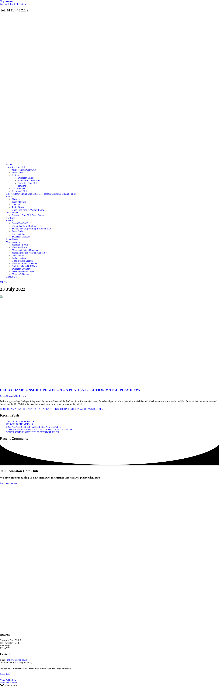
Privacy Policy (5, 674)
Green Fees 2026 (20, 223)
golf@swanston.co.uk (17, 660)
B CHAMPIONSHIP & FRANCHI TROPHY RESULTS (33, 427)
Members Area (13, 242)
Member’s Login (20, 244)
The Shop (10, 218)
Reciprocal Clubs (20, 191)
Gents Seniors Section (22, 260)
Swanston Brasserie (21, 236)
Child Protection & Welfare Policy (28, 210)
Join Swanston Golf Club (24, 169)
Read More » (53, 409)
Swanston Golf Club (15, 167)
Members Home (19, 247)
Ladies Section (19, 258)
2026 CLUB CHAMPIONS (19, 424)
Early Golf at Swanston (29, 180)
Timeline (22, 186)
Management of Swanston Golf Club (29, 252)
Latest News (12, 239)
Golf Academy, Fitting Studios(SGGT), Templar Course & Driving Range (41, 194)
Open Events (12, 212)
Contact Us (11, 277)
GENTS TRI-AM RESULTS (20, 421)
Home (9, 164)
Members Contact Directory (25, 250)
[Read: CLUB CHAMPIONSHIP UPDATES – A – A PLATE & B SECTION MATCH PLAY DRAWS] (74, 383)
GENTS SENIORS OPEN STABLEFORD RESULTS (32, 432)
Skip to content (7, 1)
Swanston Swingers (21, 269)
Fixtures (16, 199)
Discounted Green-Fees (23, 271)
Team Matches (19, 202)
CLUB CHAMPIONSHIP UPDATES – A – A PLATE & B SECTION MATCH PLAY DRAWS (71, 390)
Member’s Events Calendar (25, 263)
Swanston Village (26, 178)
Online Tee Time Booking (24, 226)
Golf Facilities (18, 188)
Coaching (16, 204)
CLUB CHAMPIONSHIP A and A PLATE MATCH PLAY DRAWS (39, 429)
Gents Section (18, 255)
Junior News (18, 207)
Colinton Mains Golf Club (24, 266)
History (15, 175)
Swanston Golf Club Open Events (28, 215)
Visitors (9, 220)
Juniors (9, 196)
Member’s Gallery (20, 274)
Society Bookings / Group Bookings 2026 (32, 228)
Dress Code (17, 172)
